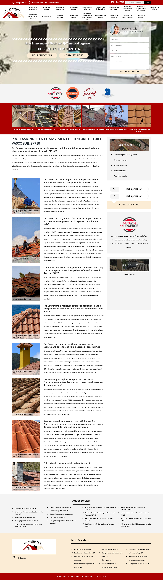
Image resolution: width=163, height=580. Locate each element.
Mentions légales (87, 576)
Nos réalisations (42, 55)
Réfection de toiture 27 (46, 8)
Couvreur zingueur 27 (60, 16)
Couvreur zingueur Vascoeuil (59, 511)
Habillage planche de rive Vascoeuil (26, 521)
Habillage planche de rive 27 (100, 16)
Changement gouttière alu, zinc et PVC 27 (33, 16)
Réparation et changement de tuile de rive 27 (141, 8)
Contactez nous (73, 55)
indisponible (20, 3)
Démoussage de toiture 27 (73, 16)
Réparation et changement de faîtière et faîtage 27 (87, 16)
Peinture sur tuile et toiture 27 (114, 8)
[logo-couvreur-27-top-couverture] (14, 13)
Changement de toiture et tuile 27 (127, 16)
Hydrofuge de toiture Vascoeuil (25, 517)
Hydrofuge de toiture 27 (114, 16)
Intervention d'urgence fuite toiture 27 (127, 8)
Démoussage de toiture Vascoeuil (61, 507)
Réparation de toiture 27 (74, 8)
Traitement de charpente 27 (60, 8)
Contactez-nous (101, 576)
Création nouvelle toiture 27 (87, 8)
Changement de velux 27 (154, 8)
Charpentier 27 (46, 16)
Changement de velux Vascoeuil (25, 509)
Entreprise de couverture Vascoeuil (61, 514)
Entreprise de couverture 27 (33, 8)
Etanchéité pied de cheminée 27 (100, 8)
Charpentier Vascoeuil (57, 517)
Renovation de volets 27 (141, 16)
